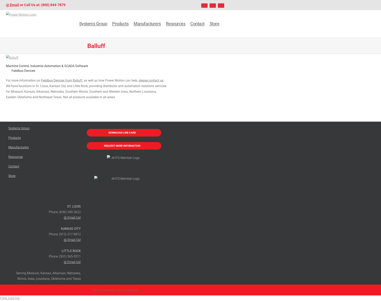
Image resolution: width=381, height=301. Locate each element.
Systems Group (19, 128)
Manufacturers (18, 147)
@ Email (12, 5)
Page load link (10, 298)
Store (11, 176)
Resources (15, 157)
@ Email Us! (72, 217)
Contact (13, 166)
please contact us (151, 80)
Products (14, 138)
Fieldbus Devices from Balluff (61, 80)
